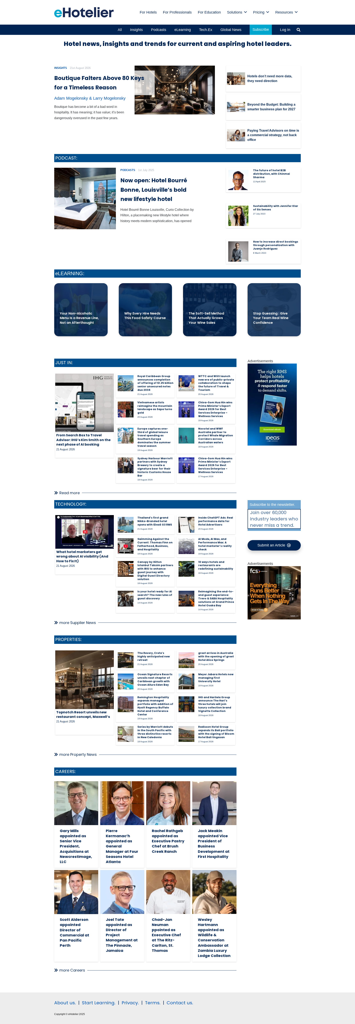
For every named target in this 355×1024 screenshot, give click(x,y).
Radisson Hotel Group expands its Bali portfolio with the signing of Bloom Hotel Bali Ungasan (216, 732)
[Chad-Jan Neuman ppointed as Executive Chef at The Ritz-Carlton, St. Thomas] (168, 892)
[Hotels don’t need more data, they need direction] (236, 78)
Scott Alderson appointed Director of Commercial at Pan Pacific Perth (74, 932)
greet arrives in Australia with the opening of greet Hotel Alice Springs (216, 656)
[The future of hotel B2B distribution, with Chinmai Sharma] (238, 180)
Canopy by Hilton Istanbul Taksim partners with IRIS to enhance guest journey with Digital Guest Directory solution (155, 570)
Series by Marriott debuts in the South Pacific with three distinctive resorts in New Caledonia (155, 732)
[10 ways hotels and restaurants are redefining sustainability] (186, 569)
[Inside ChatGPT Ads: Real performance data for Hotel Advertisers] (186, 525)
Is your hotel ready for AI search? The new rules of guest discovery (154, 595)
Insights (60, 68)
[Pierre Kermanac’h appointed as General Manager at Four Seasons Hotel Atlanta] (122, 803)
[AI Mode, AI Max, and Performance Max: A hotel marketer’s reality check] (186, 546)
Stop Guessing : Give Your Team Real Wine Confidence (270, 318)
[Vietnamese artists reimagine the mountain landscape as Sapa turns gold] (126, 409)
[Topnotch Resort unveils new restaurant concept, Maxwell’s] (84, 679)
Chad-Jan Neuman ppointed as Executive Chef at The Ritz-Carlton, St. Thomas (166, 935)
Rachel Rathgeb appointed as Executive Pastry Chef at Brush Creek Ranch (168, 841)
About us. (65, 1003)
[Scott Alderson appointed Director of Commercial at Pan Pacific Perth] (76, 892)
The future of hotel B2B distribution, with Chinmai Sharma (271, 174)
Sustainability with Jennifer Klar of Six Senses (275, 207)
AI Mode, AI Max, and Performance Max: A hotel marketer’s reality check (215, 544)
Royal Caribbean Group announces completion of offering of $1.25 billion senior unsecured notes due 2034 (155, 383)
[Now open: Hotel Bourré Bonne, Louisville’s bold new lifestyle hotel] (85, 198)
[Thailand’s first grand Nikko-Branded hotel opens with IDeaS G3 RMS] (126, 525)
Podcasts (127, 170)
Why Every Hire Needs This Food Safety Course (145, 315)
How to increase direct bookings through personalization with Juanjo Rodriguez (275, 245)
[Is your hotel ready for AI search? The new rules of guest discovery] (126, 599)
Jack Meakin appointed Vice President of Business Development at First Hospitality (213, 843)
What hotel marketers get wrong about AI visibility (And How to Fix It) (82, 556)
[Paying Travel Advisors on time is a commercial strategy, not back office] (236, 135)
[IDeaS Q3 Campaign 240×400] (272, 444)
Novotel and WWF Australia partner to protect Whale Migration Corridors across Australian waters (215, 435)
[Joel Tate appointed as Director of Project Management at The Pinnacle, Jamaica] (122, 892)
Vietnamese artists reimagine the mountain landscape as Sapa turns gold (154, 407)
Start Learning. (98, 1003)
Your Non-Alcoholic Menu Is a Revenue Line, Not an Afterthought (79, 318)
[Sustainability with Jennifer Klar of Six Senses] (238, 216)
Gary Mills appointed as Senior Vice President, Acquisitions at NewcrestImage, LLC (76, 846)
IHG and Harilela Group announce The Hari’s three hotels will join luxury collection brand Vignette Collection (214, 704)
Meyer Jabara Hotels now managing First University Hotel (215, 678)
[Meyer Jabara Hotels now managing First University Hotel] (186, 681)
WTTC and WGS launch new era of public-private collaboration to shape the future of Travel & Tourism (216, 383)
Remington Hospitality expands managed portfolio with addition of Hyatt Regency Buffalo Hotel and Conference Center (155, 706)
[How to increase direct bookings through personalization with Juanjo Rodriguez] (238, 251)
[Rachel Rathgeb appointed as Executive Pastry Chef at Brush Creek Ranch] (168, 803)
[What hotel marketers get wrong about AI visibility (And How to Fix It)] (84, 532)
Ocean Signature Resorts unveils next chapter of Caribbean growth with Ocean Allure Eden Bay (154, 679)
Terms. (152, 1003)
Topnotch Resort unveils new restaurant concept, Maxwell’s (83, 714)
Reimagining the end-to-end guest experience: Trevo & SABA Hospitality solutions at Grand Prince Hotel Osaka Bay (216, 598)
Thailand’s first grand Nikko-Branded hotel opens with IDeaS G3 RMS (154, 521)
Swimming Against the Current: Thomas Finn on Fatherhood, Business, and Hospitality (155, 544)
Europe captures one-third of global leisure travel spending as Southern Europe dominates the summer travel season (154, 437)
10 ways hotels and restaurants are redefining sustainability (215, 565)
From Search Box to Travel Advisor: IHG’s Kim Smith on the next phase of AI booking (83, 440)
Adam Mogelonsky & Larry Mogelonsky (90, 98)
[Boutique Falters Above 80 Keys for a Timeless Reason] (175, 90)
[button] (245, 12)
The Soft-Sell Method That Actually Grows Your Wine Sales (206, 318)
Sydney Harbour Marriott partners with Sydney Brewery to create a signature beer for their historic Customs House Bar (155, 467)
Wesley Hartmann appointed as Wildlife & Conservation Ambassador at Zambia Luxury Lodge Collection (214, 937)
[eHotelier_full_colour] (84, 12)
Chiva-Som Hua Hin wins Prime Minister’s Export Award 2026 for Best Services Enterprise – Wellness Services (215, 409)
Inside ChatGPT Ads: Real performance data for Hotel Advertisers (215, 521)
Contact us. (180, 1003)
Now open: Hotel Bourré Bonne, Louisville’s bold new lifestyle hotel (153, 190)
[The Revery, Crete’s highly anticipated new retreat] (126, 660)
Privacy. (130, 1003)
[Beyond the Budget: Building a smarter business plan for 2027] (236, 107)
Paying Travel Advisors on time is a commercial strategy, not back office (273, 135)
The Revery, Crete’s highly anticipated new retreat (153, 656)
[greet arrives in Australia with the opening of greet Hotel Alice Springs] (186, 660)
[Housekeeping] (274, 618)
